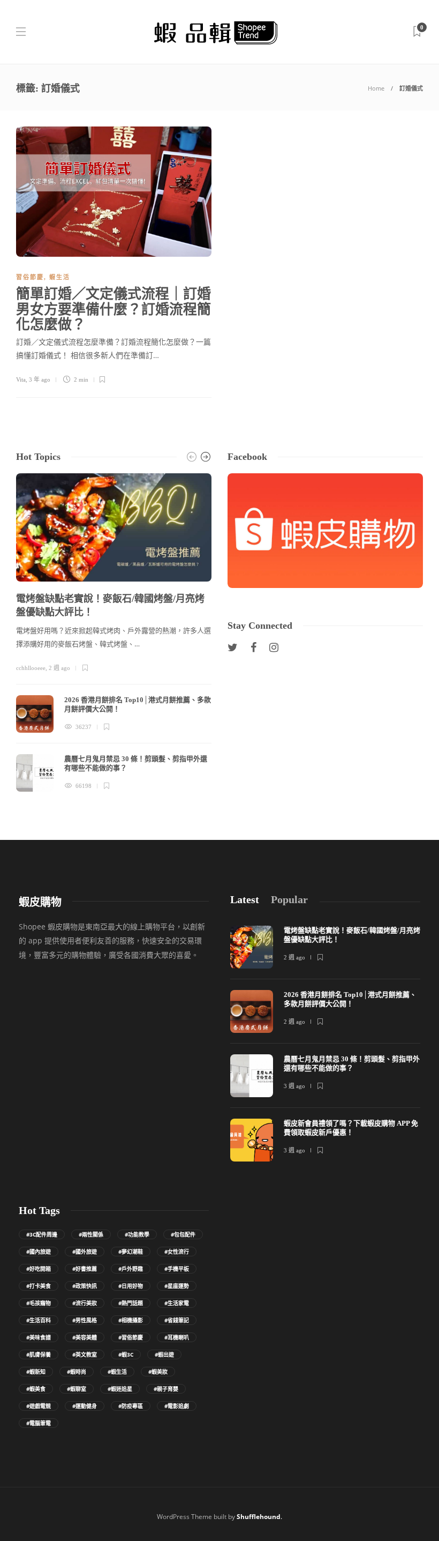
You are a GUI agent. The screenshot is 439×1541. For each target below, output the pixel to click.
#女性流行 (176, 1251)
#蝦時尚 (76, 1371)
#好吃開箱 (38, 1268)
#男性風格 (84, 1320)
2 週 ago (59, 668)
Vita (21, 379)
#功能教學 (137, 1234)
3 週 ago (294, 1086)
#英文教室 (84, 1354)
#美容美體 (84, 1337)
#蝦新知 (36, 1371)
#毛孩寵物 (38, 1303)
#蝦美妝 (158, 1371)
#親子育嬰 (166, 1389)
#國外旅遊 (84, 1251)
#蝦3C (125, 1354)
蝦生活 (59, 277)
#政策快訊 (84, 1286)
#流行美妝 (84, 1303)
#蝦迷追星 (120, 1389)
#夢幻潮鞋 (130, 1251)
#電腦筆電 (38, 1423)
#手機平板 (176, 1268)
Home (376, 88)
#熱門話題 (130, 1303)
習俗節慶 (30, 277)
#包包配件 (183, 1234)
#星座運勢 (176, 1286)
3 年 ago (39, 379)
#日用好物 (130, 1286)
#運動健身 (84, 1406)
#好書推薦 (84, 1268)
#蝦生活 (117, 1371)
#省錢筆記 (176, 1320)
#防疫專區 (130, 1406)
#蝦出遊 (164, 1354)
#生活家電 (176, 1303)
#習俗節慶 (130, 1337)
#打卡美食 (38, 1286)
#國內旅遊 (38, 1251)
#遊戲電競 (38, 1406)
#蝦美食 (36, 1389)
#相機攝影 (130, 1320)
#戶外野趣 (130, 1268)
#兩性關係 (91, 1234)
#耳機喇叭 (176, 1337)
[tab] (244, 900)
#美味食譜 (38, 1337)
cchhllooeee (31, 668)
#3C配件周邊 (41, 1234)
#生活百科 (38, 1320)
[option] (113, 632)
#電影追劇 (176, 1406)
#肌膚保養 (38, 1354)
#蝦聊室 (76, 1389)
